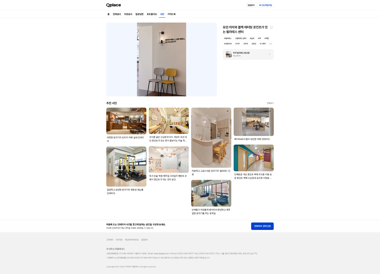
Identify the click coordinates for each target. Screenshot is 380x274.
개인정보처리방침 (132, 240)
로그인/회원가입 (265, 5)
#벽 (259, 38)
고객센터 (109, 240)
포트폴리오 (152, 14)
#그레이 (263, 44)
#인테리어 (228, 44)
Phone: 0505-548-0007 (182, 253)
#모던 (254, 44)
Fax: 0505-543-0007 (205, 253)
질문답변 (139, 14)
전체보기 (270, 103)
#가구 (237, 44)
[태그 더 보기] (270, 44)
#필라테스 (228, 38)
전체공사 (117, 14)
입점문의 (251, 5)
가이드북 (171, 14)
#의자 (246, 44)
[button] (271, 27)
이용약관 (118, 240)
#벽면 (267, 38)
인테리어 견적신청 (262, 226)
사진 (162, 14)
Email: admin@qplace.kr (158, 253)
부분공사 (128, 14)
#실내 (252, 38)
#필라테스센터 (240, 38)
